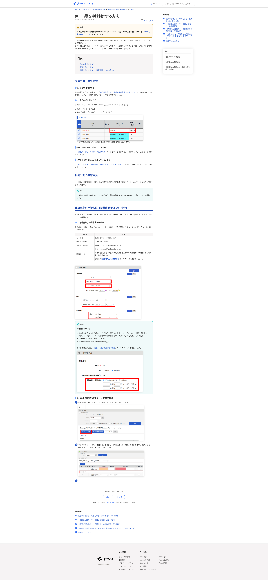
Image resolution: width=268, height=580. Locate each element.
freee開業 (143, 566)
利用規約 (122, 560)
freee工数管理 (164, 560)
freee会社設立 (145, 563)
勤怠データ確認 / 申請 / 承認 (117, 9)
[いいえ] (120, 497)
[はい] (108, 497)
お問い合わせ (156, 4)
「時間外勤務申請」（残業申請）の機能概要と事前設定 (99, 524)
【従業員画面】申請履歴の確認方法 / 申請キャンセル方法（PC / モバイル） (106, 528)
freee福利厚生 (164, 563)
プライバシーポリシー (127, 563)
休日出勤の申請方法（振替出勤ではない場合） (97, 70)
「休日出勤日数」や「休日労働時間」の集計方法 (96, 520)
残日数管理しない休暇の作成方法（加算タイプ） (118, 92)
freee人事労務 (145, 560)
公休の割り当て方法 (87, 64)
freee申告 (162, 557)
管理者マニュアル (84, 532)
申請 (132, 9)
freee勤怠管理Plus (99, 9)
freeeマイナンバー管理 (148, 569)
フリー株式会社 (124, 557)
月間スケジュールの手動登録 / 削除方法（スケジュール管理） (100, 164)
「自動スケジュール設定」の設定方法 (91, 152)
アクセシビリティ (125, 566)
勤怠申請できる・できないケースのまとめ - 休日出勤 (98, 516)
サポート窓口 (111, 502)
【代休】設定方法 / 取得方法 (104, 348)
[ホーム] (84, 4)
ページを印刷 (148, 20)
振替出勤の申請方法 (87, 67)
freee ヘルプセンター (82, 9)
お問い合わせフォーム (127, 569)
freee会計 (143, 557)
